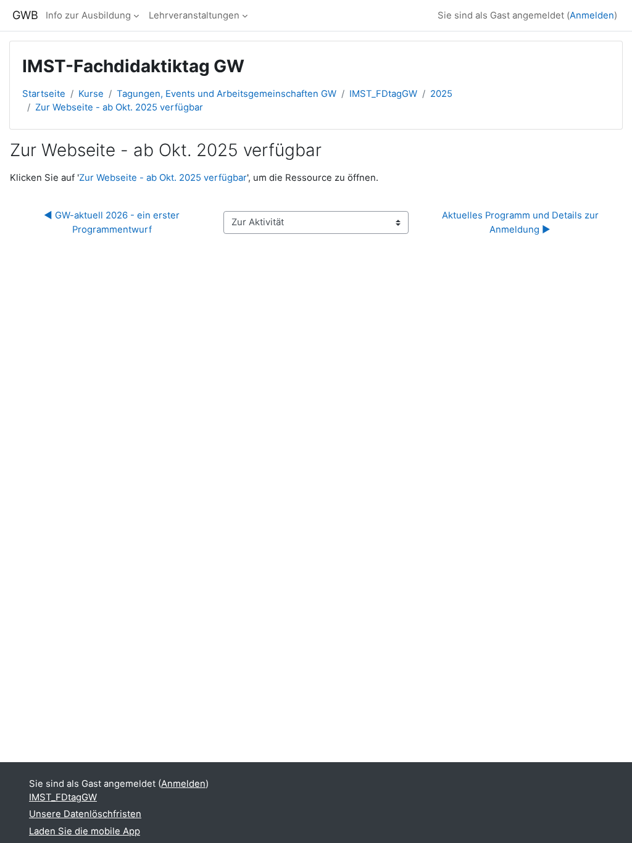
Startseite (43, 93)
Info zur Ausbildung (88, 15)
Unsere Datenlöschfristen (85, 814)
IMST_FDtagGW (383, 93)
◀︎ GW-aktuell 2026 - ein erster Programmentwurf (113, 222)
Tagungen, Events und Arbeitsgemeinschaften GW (226, 93)
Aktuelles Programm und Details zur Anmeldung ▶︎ (521, 222)
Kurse (91, 93)
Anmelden (592, 15)
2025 (441, 93)
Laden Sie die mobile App (84, 831)
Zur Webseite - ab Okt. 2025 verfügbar (119, 107)
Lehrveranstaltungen (194, 15)
